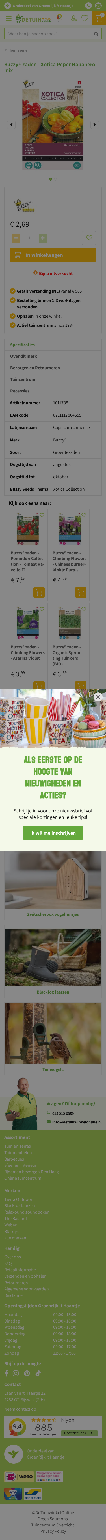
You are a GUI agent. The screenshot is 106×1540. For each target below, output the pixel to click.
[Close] (98, 696)
